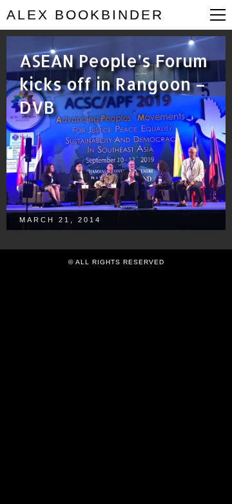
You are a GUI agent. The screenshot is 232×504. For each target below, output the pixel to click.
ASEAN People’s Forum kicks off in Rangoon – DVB (113, 84)
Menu (218, 14)
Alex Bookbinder (85, 14)
